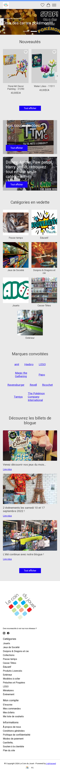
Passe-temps (16, 237)
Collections (8, 655)
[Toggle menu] (54, 5)
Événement (8, 694)
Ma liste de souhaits (13, 716)
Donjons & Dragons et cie (44, 271)
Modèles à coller (11, 678)
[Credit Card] (27, 767)
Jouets (15, 305)
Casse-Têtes (44, 305)
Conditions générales (14, 730)
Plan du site (9, 750)
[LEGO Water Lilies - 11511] (44, 66)
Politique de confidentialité (16, 734)
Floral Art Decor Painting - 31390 (15, 87)
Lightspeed (51, 763)
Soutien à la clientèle (13, 746)
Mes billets (9, 712)
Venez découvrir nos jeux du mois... (24, 464)
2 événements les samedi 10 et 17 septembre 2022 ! (24, 509)
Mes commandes (12, 708)
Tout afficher (30, 108)
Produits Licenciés (12, 670)
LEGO (6, 686)
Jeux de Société (15, 270)
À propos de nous (12, 727)
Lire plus (7, 469)
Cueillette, (8, 742)
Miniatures (8, 690)
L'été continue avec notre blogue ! (23, 554)
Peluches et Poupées (14, 682)
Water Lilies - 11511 (44, 86)
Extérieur (30, 338)
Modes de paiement (13, 738)
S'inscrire (7, 704)
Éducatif (44, 237)
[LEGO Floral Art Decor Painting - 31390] (16, 66)
